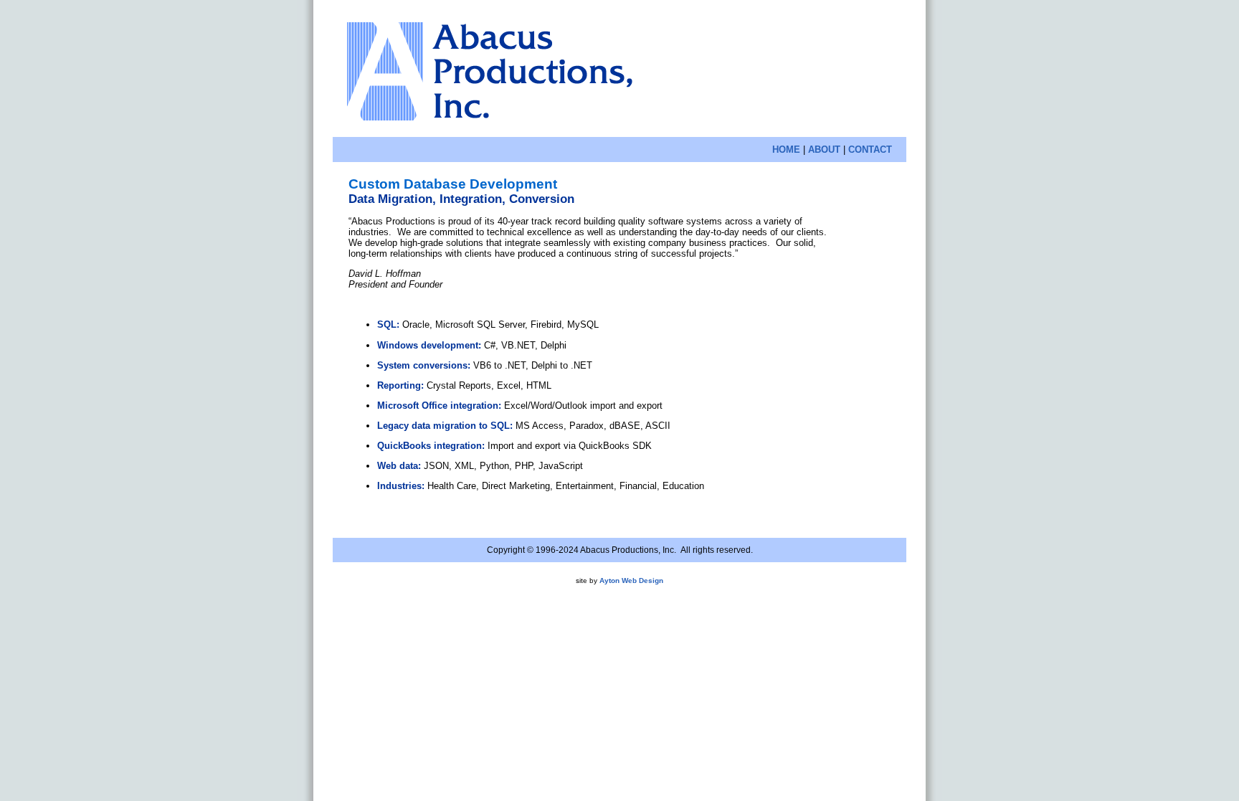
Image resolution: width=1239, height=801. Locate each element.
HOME (786, 149)
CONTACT (870, 149)
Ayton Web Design (631, 580)
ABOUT (824, 149)
